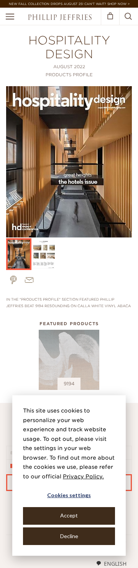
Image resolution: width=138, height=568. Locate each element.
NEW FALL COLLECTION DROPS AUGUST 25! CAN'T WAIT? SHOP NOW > (69, 4)
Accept (69, 515)
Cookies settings (69, 495)
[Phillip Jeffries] (60, 18)
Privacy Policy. (83, 476)
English (115, 563)
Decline (69, 536)
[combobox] (111, 563)
